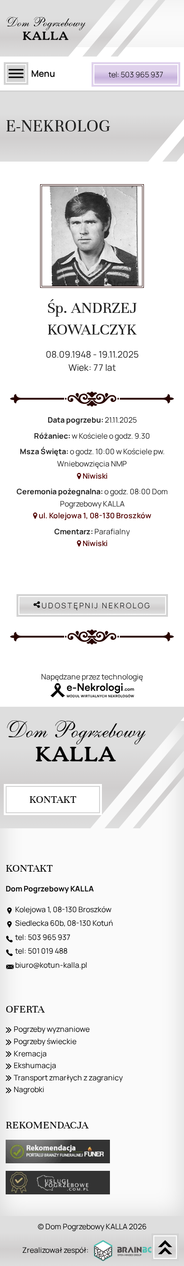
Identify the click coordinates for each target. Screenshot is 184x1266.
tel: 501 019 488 (41, 951)
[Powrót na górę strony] (165, 1247)
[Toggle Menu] (16, 73)
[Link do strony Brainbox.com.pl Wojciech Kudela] (128, 1250)
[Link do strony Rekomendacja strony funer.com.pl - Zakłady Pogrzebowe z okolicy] (58, 1151)
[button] (19, 1247)
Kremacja (30, 1053)
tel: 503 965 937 (136, 74)
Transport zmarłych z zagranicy (68, 1077)
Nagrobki (29, 1089)
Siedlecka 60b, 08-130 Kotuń (64, 923)
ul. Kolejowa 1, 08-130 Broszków (94, 515)
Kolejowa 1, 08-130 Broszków (63, 909)
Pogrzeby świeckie (45, 1041)
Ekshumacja (35, 1065)
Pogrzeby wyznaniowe (52, 1029)
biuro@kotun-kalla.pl (51, 965)
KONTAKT (52, 799)
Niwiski (94, 476)
